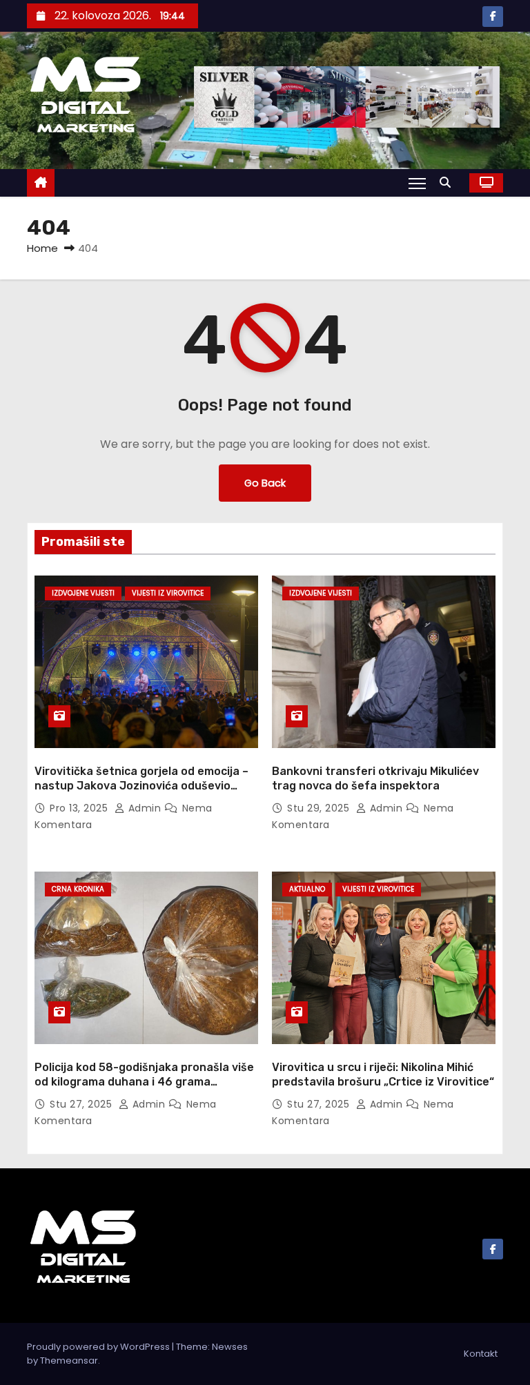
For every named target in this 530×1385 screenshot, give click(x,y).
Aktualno (307, 889)
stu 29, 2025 (320, 808)
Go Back (265, 483)
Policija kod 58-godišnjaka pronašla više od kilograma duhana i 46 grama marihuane (144, 1082)
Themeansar (69, 1360)
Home (42, 248)
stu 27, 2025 (82, 1104)
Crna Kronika (78, 889)
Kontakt (481, 1353)
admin (144, 808)
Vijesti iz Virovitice (168, 593)
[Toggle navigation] (417, 183)
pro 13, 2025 (80, 808)
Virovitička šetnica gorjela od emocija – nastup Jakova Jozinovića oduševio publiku (141, 786)
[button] (448, 182)
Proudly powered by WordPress (99, 1346)
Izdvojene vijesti (83, 593)
